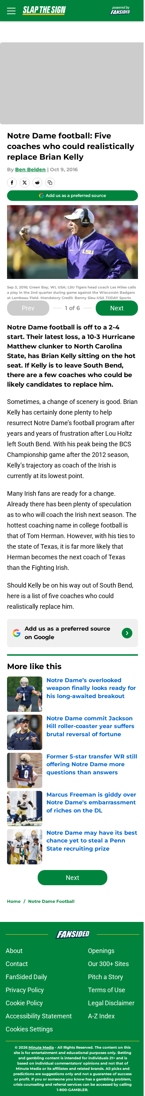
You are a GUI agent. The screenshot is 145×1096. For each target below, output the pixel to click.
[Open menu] (11, 10)
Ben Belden (30, 169)
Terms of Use (106, 990)
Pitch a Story (105, 977)
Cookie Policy (24, 1003)
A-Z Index (101, 1016)
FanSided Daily (26, 977)
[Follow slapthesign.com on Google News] (127, 633)
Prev (28, 308)
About (14, 950)
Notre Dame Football (51, 901)
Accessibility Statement (39, 1016)
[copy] (50, 182)
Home (14, 901)
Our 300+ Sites (108, 963)
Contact (17, 963)
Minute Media (41, 1047)
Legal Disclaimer (111, 1003)
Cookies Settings (29, 1029)
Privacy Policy (25, 990)
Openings (101, 950)
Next (117, 308)
